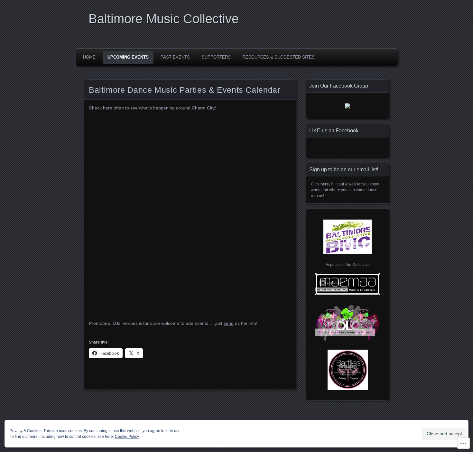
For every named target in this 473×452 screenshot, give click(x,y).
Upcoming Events (128, 57)
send (229, 323)
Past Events (175, 57)
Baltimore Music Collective (163, 19)
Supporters (216, 57)
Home (89, 57)
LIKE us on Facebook (333, 130)
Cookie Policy (127, 436)
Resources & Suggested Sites (279, 57)
